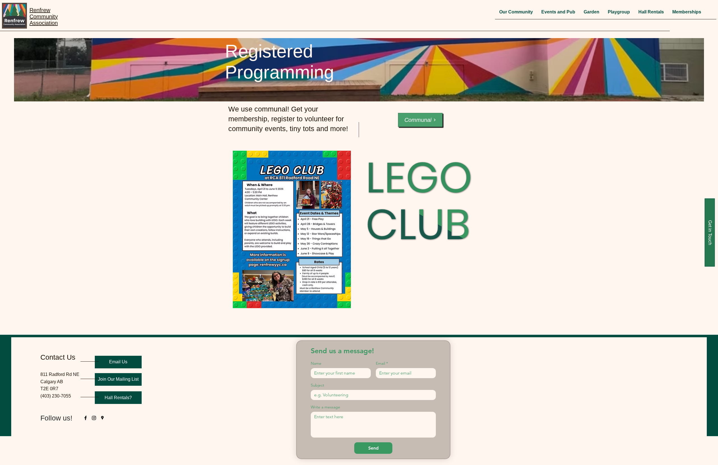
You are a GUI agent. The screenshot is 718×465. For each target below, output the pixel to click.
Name (316, 363)
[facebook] (85, 418)
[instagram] (94, 418)
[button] (516, 14)
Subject (317, 385)
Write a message (325, 407)
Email (382, 363)
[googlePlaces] (102, 418)
